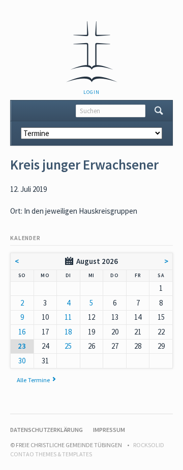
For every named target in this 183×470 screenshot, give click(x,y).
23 (22, 346)
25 (68, 346)
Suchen (158, 110)
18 (68, 332)
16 (21, 332)
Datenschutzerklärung (46, 429)
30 (21, 360)
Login (91, 92)
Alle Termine (33, 380)
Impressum (109, 429)
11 (68, 317)
